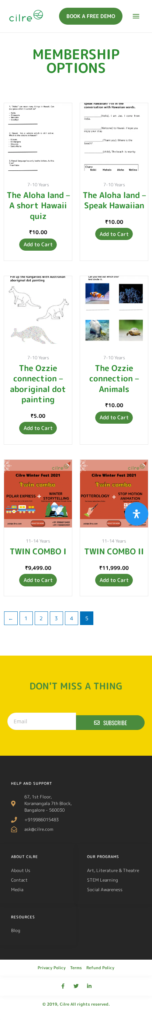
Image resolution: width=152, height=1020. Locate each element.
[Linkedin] (89, 986)
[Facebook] (63, 986)
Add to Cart (38, 244)
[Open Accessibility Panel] (136, 514)
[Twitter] (76, 986)
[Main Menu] (136, 16)
